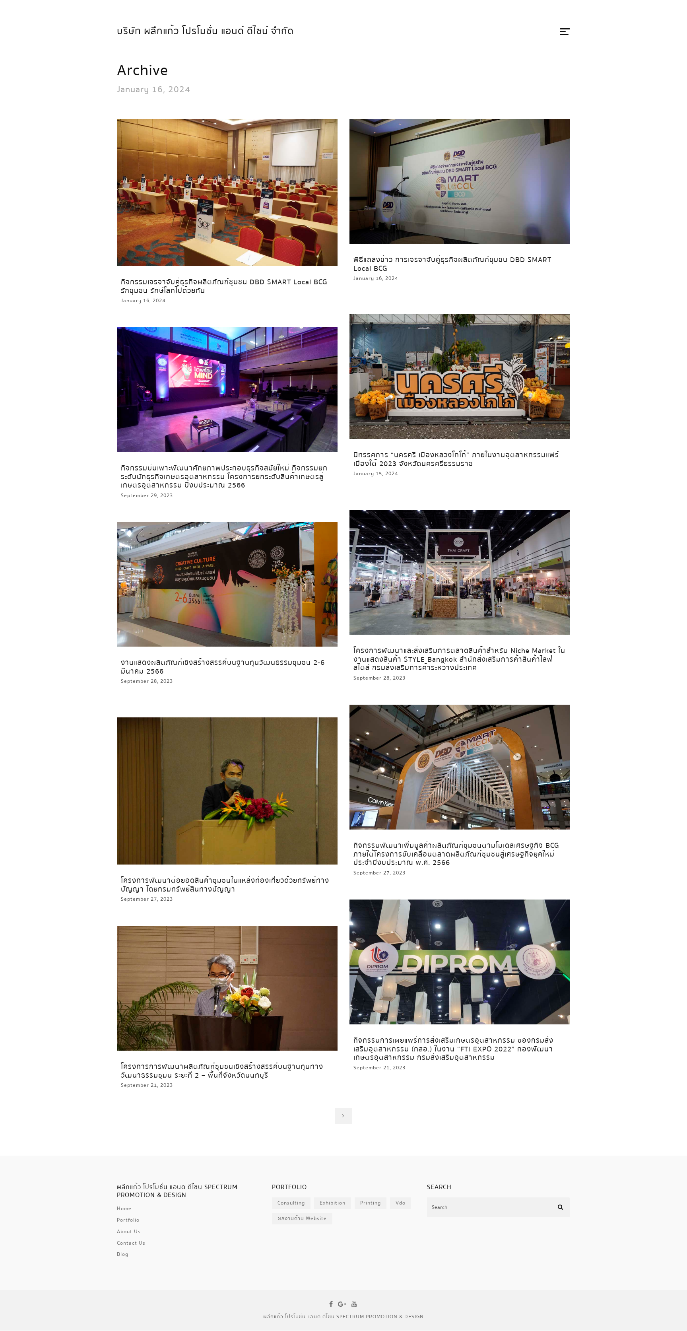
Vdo (401, 1203)
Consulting (291, 1203)
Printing (370, 1203)
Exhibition (332, 1203)
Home (124, 1208)
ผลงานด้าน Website (302, 1218)
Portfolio (128, 1220)
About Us (129, 1232)
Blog (122, 1254)
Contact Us (131, 1243)
